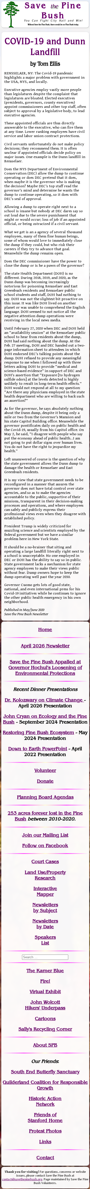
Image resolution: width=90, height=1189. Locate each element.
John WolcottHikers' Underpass (45, 1005)
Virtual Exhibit (45, 991)
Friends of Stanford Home (45, 1117)
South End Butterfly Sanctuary (45, 1072)
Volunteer (45, 770)
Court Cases (45, 861)
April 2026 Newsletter (45, 646)
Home (45, 629)
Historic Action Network (45, 1101)
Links (45, 1142)
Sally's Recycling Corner (45, 1029)
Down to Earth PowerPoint (37, 749)
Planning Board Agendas (45, 797)
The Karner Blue (45, 971)
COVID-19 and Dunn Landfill (45, 46)
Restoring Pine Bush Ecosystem (38, 732)
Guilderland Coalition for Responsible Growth (45, 1085)
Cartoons (45, 1018)
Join (27, 835)
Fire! (45, 981)
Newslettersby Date (45, 924)
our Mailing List (50, 835)
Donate (45, 781)
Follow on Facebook (45, 845)
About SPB (45, 1045)
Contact (45, 1158)
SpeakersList (45, 940)
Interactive (45, 888)
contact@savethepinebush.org (22, 1179)
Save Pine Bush (53, 10)
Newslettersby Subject (45, 907)
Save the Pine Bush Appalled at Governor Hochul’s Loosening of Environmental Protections (45, 667)
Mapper (45, 894)
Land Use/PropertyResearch (45, 875)
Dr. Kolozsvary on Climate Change (44, 700)
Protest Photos (45, 1131)
